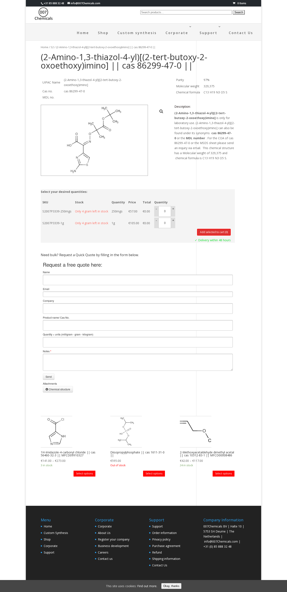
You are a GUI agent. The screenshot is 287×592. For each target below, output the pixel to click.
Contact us (105, 559)
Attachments (50, 383)
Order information (164, 533)
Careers (103, 552)
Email (46, 289)
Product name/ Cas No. (56, 317)
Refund (157, 552)
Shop (103, 32)
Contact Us (241, 32)
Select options (84, 473)
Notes (47, 351)
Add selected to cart (214, 232)
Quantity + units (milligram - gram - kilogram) (68, 334)
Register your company (113, 539)
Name (46, 272)
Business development (113, 546)
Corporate (177, 32)
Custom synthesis (137, 32)
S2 (52, 47)
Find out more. (147, 586)
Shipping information (166, 559)
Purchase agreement (166, 546)
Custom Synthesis (56, 533)
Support (208, 32)
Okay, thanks (171, 586)
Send (49, 376)
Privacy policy (161, 539)
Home (83, 32)
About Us (104, 533)
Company (48, 300)
